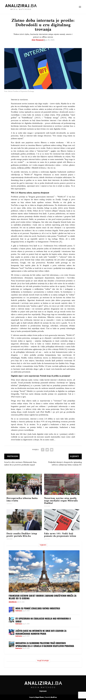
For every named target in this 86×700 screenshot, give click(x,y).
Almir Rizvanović (38, 39)
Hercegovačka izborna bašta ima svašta (22, 499)
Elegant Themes (39, 697)
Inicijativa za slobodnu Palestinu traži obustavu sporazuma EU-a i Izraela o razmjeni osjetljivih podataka (44, 644)
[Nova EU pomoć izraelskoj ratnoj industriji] (11, 609)
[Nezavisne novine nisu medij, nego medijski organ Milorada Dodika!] (62, 484)
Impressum (43, 691)
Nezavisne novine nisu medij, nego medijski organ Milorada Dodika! (61, 500)
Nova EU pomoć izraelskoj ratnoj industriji (37, 608)
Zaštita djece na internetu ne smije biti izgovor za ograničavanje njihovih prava (40, 632)
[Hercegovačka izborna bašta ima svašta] (24, 484)
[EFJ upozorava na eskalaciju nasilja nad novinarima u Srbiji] (11, 620)
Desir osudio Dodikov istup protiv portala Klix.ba (21, 534)
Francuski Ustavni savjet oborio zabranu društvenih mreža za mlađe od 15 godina (42, 597)
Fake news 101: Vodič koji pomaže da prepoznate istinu (60, 534)
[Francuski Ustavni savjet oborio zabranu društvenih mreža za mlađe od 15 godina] (44, 571)
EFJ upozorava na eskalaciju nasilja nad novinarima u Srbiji (43, 620)
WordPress (54, 697)
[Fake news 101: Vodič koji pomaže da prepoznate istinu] (62, 519)
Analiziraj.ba (12, 602)
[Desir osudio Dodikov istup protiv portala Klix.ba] (24, 519)
